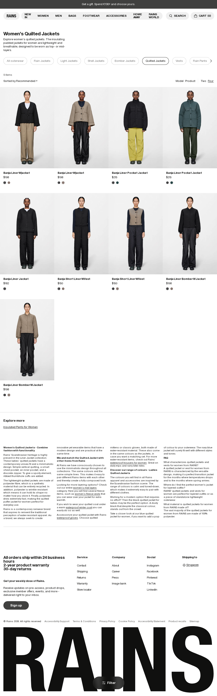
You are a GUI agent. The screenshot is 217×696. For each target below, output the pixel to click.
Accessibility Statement (151, 621)
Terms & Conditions (84, 621)
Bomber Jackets (125, 60)
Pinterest (152, 577)
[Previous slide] (5, 61)
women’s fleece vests (87, 494)
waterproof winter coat (79, 507)
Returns (81, 577)
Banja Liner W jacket (16, 172)
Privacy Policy (107, 621)
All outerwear (15, 60)
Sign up (16, 605)
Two (203, 81)
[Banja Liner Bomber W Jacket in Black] (190, 233)
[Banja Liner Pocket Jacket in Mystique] (117, 182)
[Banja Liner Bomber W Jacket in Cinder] (171, 288)
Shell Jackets (96, 60)
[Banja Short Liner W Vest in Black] (81, 233)
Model (180, 81)
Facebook (153, 571)
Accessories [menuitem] (116, 15)
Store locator (84, 589)
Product (190, 81)
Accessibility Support (57, 621)
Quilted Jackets (156, 60)
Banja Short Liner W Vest (74, 278)
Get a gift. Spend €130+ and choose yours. (108, 4)
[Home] (11, 16)
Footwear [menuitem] (91, 15)
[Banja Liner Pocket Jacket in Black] (135, 127)
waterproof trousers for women (128, 462)
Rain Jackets (42, 60)
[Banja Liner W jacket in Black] (27, 127)
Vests (179, 60)
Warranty (82, 583)
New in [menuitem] (28, 16)
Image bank (119, 583)
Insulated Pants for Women (20, 427)
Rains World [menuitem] (154, 16)
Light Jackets (69, 60)
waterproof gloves (67, 517)
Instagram (153, 565)
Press (115, 577)
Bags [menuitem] (72, 15)
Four (211, 81)
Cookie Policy (126, 621)
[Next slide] (211, 61)
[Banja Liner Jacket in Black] (27, 233)
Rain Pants (200, 60)
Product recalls (177, 621)
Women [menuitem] (43, 15)
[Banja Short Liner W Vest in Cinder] (63, 288)
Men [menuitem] (58, 15)
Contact (81, 565)
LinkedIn (152, 589)
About (115, 565)
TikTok (151, 583)
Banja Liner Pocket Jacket (130, 172)
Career (116, 571)
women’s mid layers (85, 487)
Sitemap (194, 621)
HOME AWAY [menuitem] (137, 16)
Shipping (82, 571)
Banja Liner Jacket (16, 278)
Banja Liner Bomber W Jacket (186, 278)
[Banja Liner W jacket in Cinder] (9, 182)
